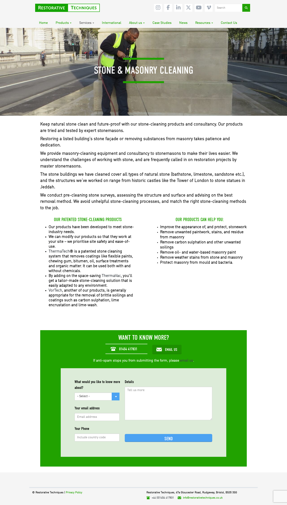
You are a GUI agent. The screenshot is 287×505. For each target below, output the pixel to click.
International (111, 23)
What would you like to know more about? (97, 385)
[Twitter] (188, 8)
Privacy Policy (74, 492)
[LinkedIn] (178, 8)
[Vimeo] (209, 8)
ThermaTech (59, 251)
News (183, 23)
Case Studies (161, 23)
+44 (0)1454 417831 (163, 497)
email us (186, 360)
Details (129, 382)
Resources (202, 23)
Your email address (87, 408)
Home (43, 23)
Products (62, 23)
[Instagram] (158, 8)
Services (85, 23)
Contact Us (229, 23)
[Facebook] (168, 8)
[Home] (69, 7)
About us (135, 23)
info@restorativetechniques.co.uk (203, 497)
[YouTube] (198, 8)
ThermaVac (111, 276)
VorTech (55, 290)
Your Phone (82, 428)
